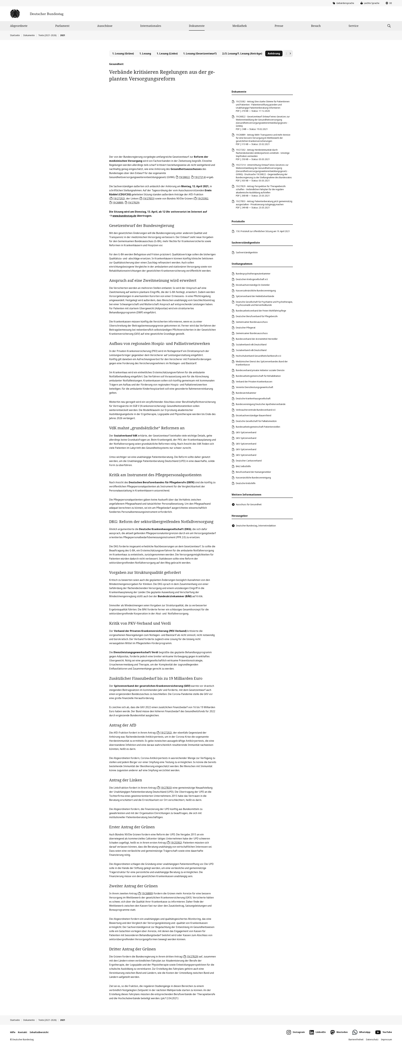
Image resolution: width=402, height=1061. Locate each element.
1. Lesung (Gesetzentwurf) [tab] (200, 53)
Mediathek (239, 26)
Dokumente (197, 26)
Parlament (62, 26)
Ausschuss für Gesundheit (249, 504)
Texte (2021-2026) (47, 35)
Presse (279, 26)
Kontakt (22, 1032)
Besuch (316, 26)
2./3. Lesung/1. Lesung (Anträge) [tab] (242, 53)
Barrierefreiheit (356, 1039)
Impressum (386, 1039)
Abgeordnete (18, 26)
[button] (388, 3)
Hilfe (12, 1032)
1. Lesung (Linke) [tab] (167, 53)
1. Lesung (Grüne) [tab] (123, 53)
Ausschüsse (104, 26)
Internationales (150, 26)
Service (354, 26)
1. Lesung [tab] (145, 53)
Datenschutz (372, 1039)
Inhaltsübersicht (39, 1032)
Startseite (15, 35)
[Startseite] (36, 13)
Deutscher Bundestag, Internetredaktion (256, 525)
